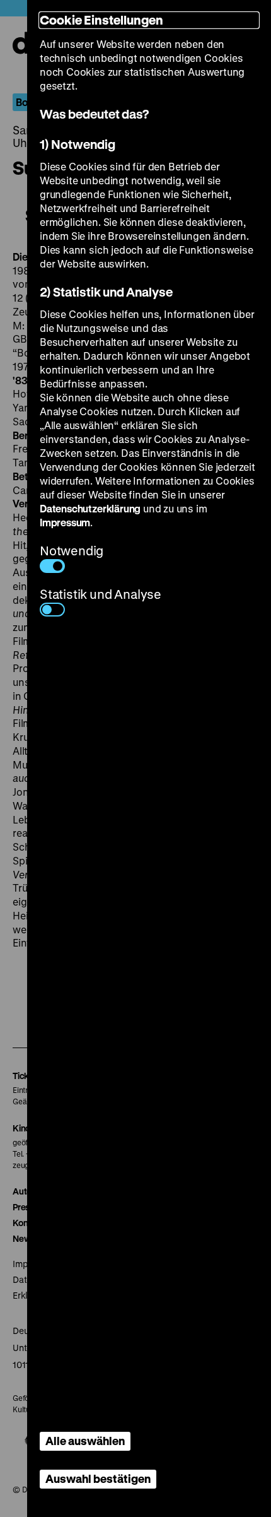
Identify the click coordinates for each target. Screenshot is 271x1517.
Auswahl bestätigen (98, 1478)
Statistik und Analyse (100, 594)
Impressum (65, 522)
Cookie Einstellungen (101, 20)
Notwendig (71, 550)
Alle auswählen (85, 1440)
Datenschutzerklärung (90, 508)
